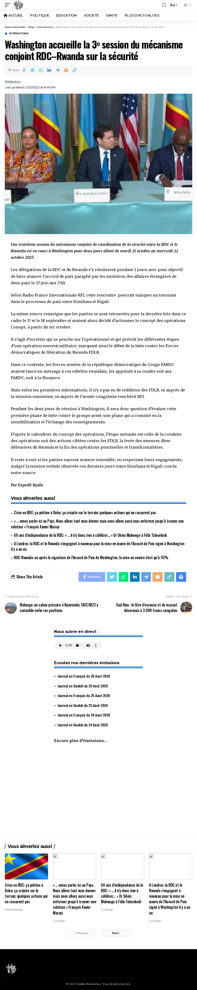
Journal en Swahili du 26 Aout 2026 (82, 685)
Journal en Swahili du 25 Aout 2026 (82, 705)
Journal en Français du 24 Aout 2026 (83, 715)
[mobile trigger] (9, 5)
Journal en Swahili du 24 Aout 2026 (82, 724)
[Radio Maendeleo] (18, 5)
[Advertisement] (98, 791)
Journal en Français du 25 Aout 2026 (83, 695)
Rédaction (13, 81)
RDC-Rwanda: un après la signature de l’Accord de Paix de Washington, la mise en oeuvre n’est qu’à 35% (91, 557)
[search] (164, 5)
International (19, 33)
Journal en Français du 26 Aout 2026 (83, 676)
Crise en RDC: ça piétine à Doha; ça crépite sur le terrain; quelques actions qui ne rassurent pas (85, 512)
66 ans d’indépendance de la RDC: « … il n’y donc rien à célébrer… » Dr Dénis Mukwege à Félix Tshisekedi (90, 535)
